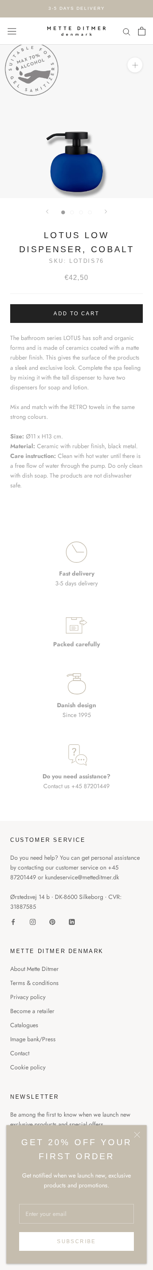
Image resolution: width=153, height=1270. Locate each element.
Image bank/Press (33, 1039)
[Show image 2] (72, 212)
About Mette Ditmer (34, 969)
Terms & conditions (34, 983)
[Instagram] (33, 921)
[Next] (106, 211)
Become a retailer (32, 1011)
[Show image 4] (90, 212)
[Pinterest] (52, 921)
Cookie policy (27, 1067)
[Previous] (47, 211)
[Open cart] (141, 31)
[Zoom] (135, 65)
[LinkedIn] (72, 921)
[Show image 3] (81, 212)
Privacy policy (27, 997)
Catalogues (24, 1025)
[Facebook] (13, 921)
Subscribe (76, 1241)
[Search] (126, 31)
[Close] (137, 1135)
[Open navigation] (12, 31)
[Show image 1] (63, 212)
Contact (19, 1053)
